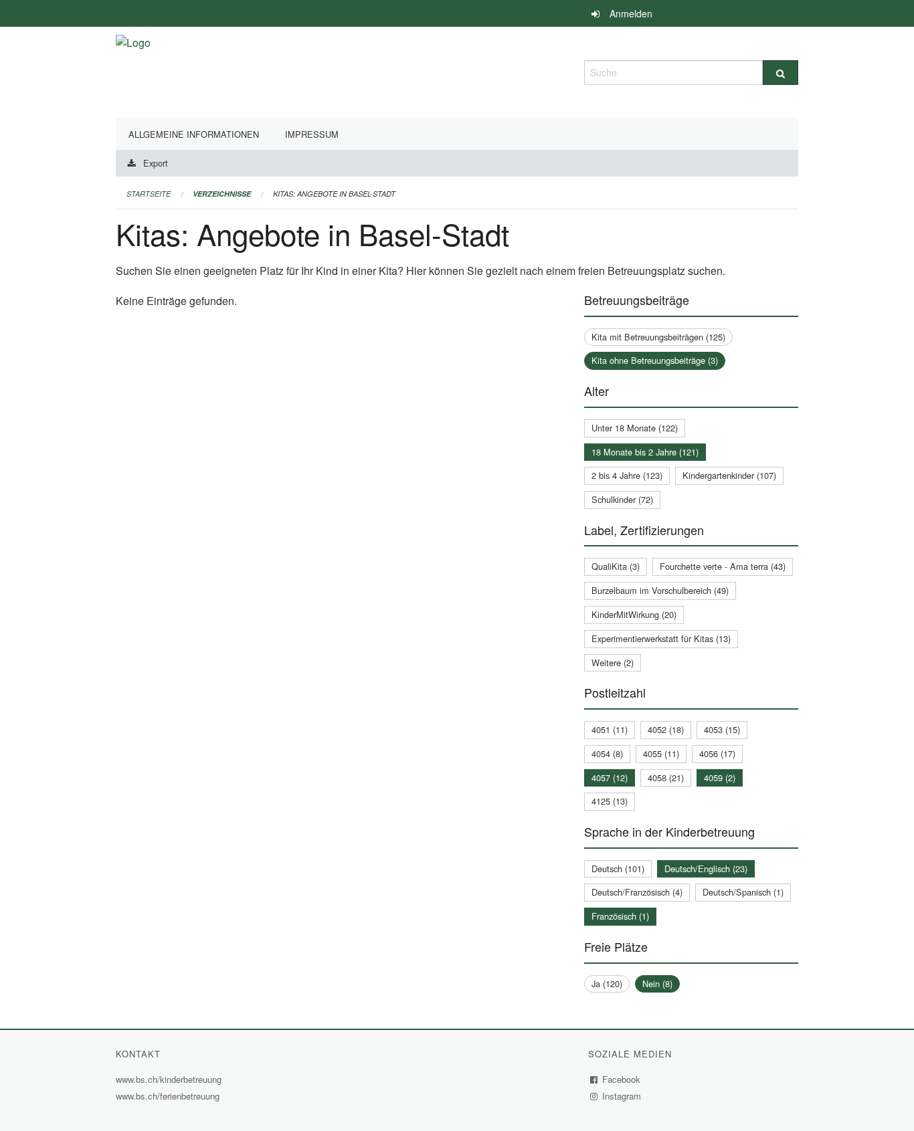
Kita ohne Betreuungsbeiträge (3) (654, 360)
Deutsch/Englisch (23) (705, 868)
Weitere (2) (612, 662)
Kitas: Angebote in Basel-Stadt (334, 194)
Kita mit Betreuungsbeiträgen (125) (658, 336)
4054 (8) (607, 753)
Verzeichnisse (222, 194)
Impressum (312, 134)
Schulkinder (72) (622, 499)
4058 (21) (666, 777)
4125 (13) (609, 801)
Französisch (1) (620, 916)
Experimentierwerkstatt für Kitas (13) (661, 638)
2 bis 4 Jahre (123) (626, 475)
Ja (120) (606, 983)
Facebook (622, 1079)
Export (155, 163)
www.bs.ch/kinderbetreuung (170, 1079)
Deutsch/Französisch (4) (636, 892)
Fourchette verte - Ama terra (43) (723, 566)
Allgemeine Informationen (193, 134)
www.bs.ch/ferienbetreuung (169, 1096)
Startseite (148, 194)
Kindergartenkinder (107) (729, 475)
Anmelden (631, 13)
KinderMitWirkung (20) (633, 614)
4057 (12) (609, 777)
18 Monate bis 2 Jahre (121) (645, 451)
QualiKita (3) (615, 566)
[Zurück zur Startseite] (133, 70)
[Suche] (780, 72)
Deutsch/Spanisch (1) (743, 892)
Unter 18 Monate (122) (634, 427)
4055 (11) (661, 753)
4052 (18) (666, 729)
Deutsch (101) (617, 868)
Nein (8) (657, 983)
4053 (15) (722, 729)
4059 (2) (719, 777)
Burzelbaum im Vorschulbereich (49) (660, 590)
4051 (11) (609, 729)
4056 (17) (717, 753)
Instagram (622, 1096)
